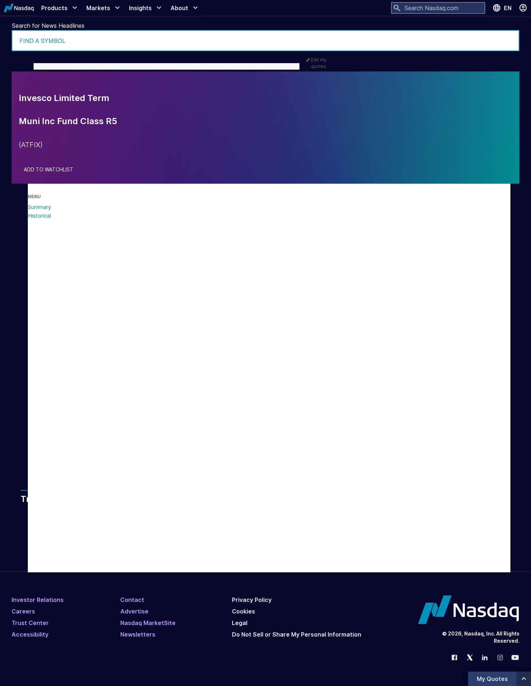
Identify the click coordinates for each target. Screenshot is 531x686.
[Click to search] (509, 40)
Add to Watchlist (48, 169)
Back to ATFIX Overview (96, 451)
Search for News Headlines (48, 25)
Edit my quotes (319, 63)
